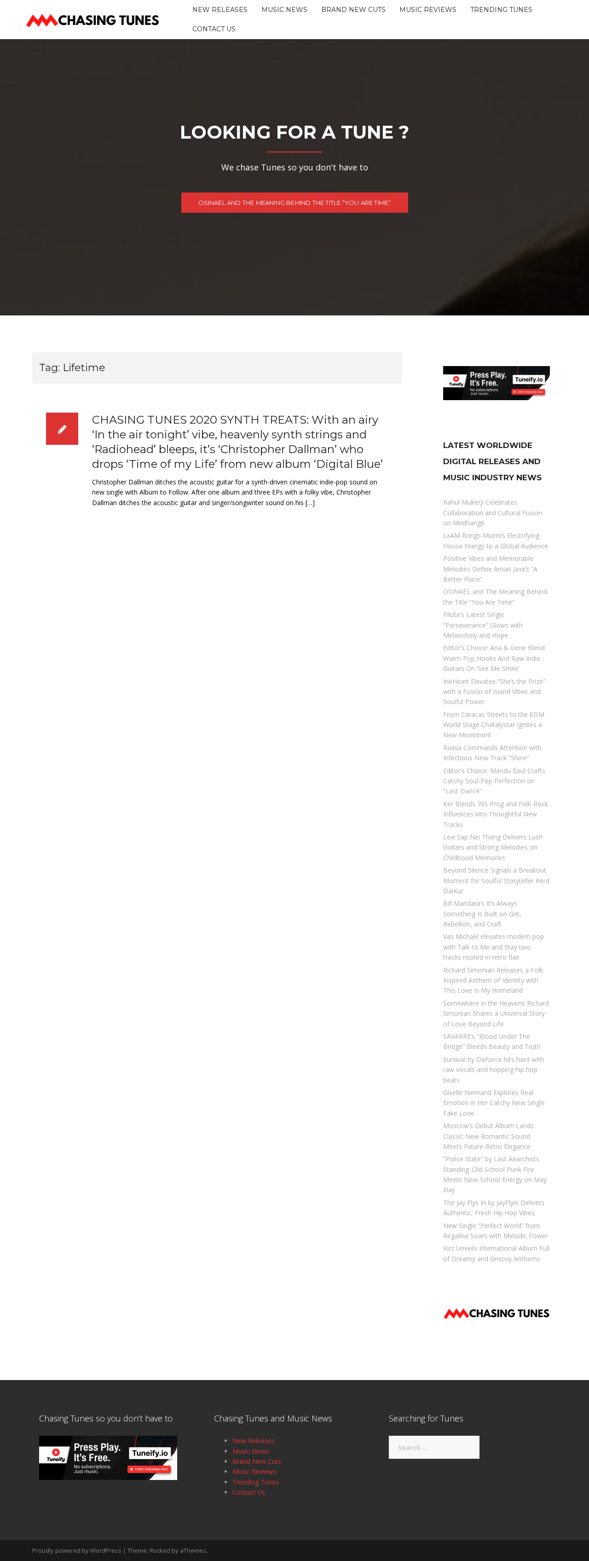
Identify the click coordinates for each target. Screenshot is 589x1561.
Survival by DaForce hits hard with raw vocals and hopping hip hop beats (493, 1069)
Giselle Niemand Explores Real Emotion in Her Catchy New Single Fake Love (494, 1103)
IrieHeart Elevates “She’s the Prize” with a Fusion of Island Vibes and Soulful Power (494, 691)
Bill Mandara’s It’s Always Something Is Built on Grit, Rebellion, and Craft (482, 913)
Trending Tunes (501, 10)
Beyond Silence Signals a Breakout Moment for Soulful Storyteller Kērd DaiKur (496, 880)
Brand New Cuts (353, 10)
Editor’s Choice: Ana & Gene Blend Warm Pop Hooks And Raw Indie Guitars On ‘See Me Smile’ (494, 658)
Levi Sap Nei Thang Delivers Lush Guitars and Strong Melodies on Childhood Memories (493, 847)
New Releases (220, 10)
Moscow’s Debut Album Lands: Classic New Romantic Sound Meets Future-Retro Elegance (489, 1136)
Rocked (160, 1550)
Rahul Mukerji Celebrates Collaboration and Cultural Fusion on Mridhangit (492, 512)
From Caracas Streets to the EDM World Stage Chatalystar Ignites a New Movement (493, 725)
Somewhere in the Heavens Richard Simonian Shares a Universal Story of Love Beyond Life (496, 1013)
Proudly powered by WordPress (76, 1550)
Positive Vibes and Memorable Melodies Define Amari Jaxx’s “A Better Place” (490, 568)
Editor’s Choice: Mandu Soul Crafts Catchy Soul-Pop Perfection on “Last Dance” (494, 781)
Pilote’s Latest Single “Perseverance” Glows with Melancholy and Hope (483, 625)
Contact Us (214, 29)
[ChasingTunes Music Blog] (92, 18)
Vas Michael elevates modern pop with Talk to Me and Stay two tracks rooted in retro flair (493, 946)
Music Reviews (427, 10)
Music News (284, 10)
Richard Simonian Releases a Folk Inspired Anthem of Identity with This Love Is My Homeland (493, 980)
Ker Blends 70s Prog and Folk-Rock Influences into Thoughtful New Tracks (495, 814)
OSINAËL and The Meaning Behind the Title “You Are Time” (294, 202)
